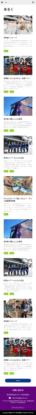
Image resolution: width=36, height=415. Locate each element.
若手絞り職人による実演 (13, 119)
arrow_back (6, 2)
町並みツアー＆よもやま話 (14, 158)
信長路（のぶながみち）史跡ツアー (17, 78)
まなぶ (6, 91)
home (2, 2)
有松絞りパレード (10, 38)
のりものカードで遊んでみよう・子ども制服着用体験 (18, 199)
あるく (6, 51)
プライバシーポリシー (18, 407)
